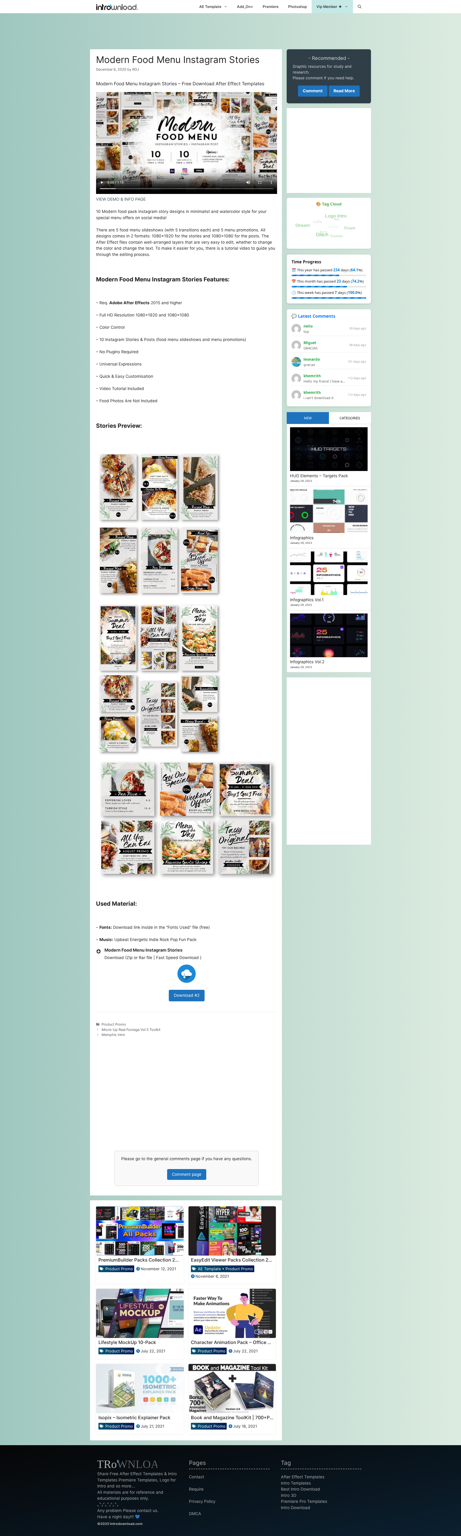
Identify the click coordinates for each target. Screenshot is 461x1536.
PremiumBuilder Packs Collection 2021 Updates (150, 1260)
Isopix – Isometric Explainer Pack (134, 1417)
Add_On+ (245, 6)
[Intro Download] (117, 6)
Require (196, 1489)
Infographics (302, 537)
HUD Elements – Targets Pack (319, 475)
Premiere (271, 6)
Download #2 (187, 995)
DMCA (195, 1513)
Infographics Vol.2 (307, 661)
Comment (313, 90)
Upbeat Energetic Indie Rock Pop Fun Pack (155, 939)
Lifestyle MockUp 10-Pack (127, 1342)
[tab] (308, 418)
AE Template (210, 6)
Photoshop (297, 6)
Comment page (186, 1174)
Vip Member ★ (329, 6)
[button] (359, 6)
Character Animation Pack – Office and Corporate (245, 1342)
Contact (196, 1476)
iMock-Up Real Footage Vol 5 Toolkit (131, 1030)
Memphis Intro (113, 1035)
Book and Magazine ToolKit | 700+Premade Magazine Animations (262, 1417)
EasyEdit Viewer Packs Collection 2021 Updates (243, 1260)
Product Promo (114, 1024)
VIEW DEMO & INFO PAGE (121, 199)
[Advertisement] (230, 29)
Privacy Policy (202, 1501)
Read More (344, 90)
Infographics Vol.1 (307, 599)
